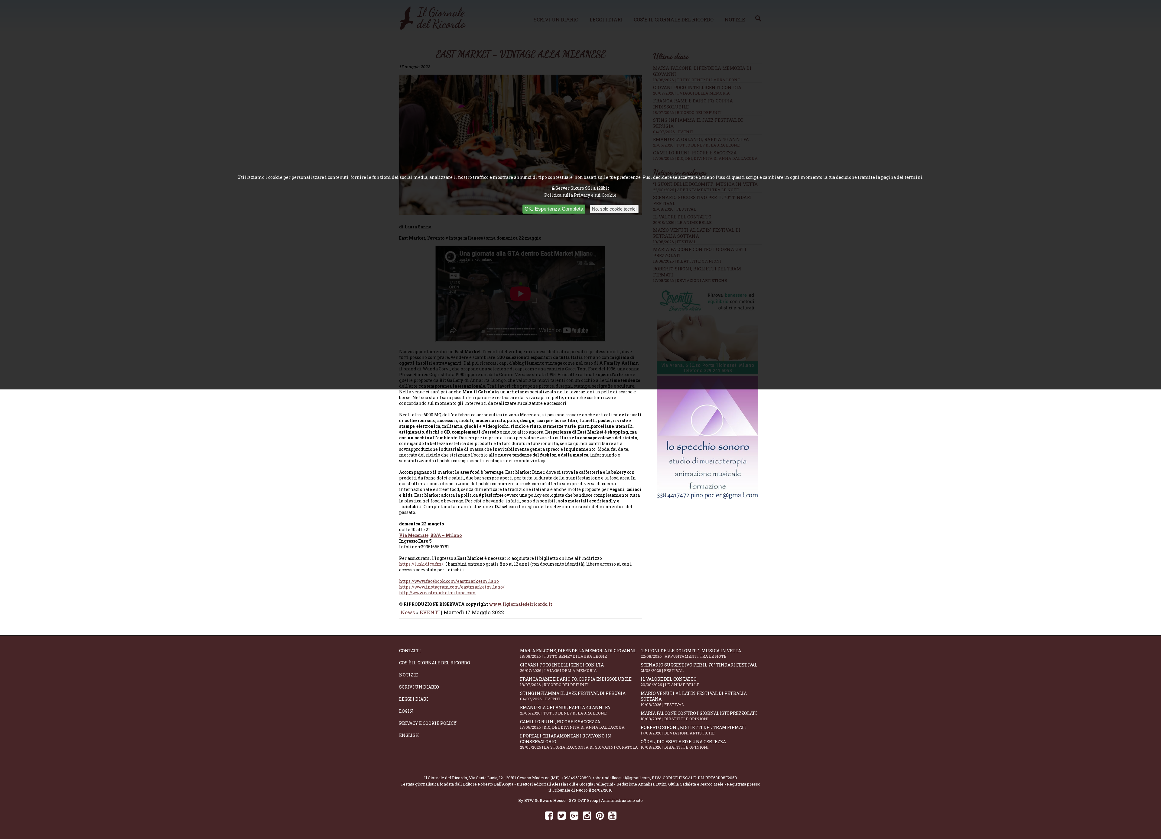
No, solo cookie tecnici (614, 208)
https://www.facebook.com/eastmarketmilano (449, 581)
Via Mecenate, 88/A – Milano (430, 535)
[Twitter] (562, 815)
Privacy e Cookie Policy (428, 723)
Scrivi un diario (419, 687)
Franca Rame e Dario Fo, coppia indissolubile (576, 681)
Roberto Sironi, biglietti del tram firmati (693, 730)
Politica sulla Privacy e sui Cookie (580, 195)
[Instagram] (587, 815)
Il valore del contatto (670, 681)
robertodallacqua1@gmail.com (621, 777)
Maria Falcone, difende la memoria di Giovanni (578, 653)
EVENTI (430, 612)
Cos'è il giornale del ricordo (434, 663)
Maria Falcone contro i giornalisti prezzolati (699, 715)
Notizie (408, 675)
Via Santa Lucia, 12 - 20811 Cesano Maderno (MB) (514, 777)
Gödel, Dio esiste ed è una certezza (683, 744)
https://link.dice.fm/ (421, 564)
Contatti (410, 650)
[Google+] (574, 815)
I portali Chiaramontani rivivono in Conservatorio (579, 741)
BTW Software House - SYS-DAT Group (561, 800)
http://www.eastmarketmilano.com (437, 592)
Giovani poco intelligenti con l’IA (562, 667)
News (408, 612)
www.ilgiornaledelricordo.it (520, 604)
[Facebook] (549, 815)
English (409, 735)
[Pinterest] (600, 815)
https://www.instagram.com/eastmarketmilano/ (452, 587)
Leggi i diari (413, 699)
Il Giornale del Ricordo (445, 777)
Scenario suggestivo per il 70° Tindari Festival (699, 667)
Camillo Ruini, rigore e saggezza (572, 724)
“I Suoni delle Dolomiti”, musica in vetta (691, 653)
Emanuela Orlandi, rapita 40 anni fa (565, 710)
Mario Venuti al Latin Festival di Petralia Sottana (694, 698)
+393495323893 (576, 777)
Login (406, 711)
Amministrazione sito (622, 800)
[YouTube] (612, 815)
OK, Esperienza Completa (554, 209)
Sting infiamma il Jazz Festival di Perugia (573, 696)
